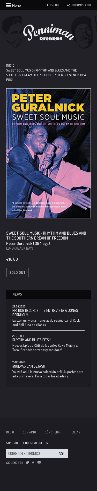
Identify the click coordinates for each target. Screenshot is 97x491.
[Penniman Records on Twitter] (27, 462)
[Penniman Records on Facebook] (33, 462)
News (17, 294)
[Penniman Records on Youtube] (39, 462)
